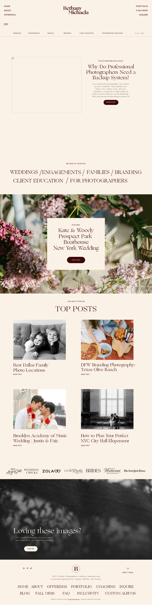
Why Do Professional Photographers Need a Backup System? (111, 73)
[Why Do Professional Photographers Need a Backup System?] (46, 85)
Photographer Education (110, 61)
